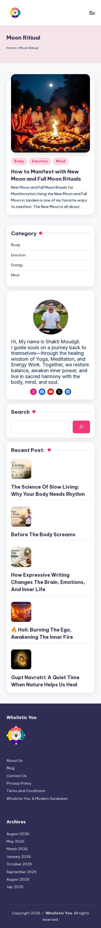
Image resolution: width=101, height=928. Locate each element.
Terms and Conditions (25, 790)
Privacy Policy (19, 783)
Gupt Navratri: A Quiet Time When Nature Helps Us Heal (45, 681)
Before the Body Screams (43, 534)
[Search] (81, 427)
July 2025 (14, 886)
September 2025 (21, 871)
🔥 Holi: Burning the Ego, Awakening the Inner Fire (42, 633)
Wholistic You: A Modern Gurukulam (37, 798)
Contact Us (16, 775)
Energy (17, 265)
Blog (10, 768)
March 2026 (17, 848)
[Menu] (92, 12)
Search (20, 412)
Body (19, 161)
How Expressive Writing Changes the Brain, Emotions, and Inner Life (48, 582)
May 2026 (15, 841)
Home (11, 48)
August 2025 (17, 879)
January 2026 (18, 856)
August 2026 (17, 833)
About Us (14, 760)
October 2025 (19, 864)
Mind (60, 161)
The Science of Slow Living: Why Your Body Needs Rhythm (48, 490)
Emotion (40, 161)
